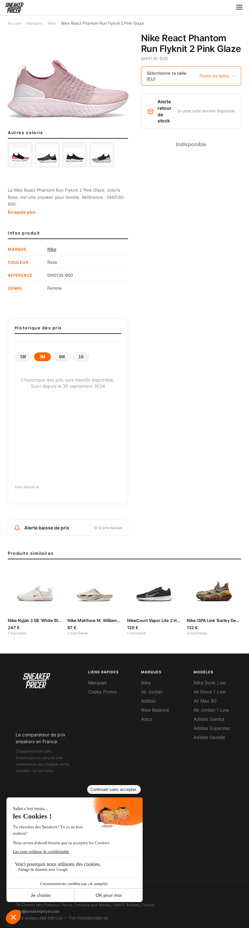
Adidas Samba (209, 719)
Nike (52, 23)
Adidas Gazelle (209, 737)
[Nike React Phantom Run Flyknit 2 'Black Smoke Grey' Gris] (47, 155)
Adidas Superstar (212, 728)
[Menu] (239, 8)
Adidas (148, 701)
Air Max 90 (205, 701)
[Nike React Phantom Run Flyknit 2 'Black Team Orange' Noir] (101, 155)
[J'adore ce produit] (24, 112)
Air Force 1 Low (210, 692)
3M (42, 356)
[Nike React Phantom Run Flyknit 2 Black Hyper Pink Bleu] (20, 155)
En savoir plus (21, 212)
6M (62, 356)
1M (23, 356)
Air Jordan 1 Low (211, 710)
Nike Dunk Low (210, 682)
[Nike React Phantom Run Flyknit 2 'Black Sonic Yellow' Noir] (74, 155)
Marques (34, 23)
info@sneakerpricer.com (37, 911)
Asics (146, 719)
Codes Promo (102, 692)
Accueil (14, 23)
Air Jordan (152, 692)
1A (81, 356)
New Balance (155, 710)
